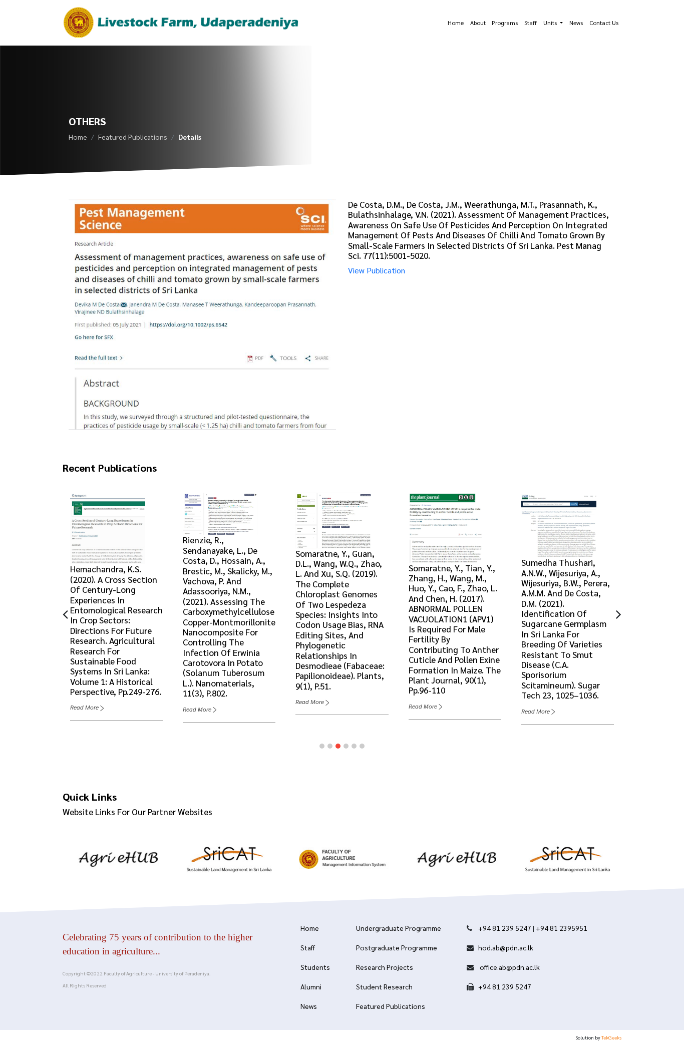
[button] (321, 746)
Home (456, 23)
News (576, 23)
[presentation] (65, 613)
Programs (505, 23)
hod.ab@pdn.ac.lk (505, 947)
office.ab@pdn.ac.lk (509, 966)
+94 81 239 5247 (504, 927)
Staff (530, 23)
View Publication (376, 270)
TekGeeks (611, 1037)
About (478, 23)
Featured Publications (132, 136)
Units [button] (550, 23)
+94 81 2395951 (561, 927)
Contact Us (603, 23)
